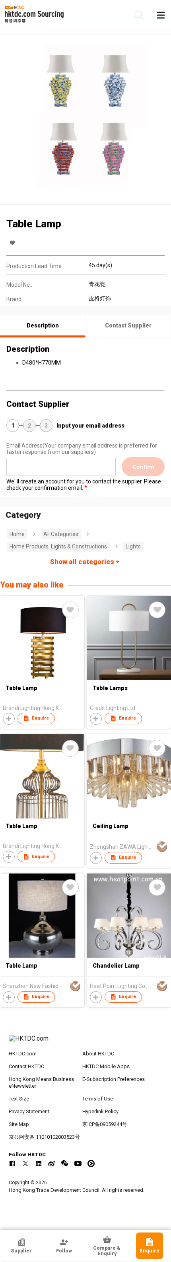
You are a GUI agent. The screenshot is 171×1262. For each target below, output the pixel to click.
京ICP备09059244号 (104, 1124)
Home (17, 534)
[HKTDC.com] (86, 1042)
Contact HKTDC (26, 1066)
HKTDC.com (23, 1054)
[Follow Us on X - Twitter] (25, 1163)
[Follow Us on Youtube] (78, 1163)
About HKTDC (98, 1054)
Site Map (19, 1124)
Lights (133, 546)
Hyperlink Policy (100, 1111)
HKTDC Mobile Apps (106, 1066)
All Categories (60, 534)
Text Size (19, 1099)
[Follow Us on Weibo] (51, 1163)
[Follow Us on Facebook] (12, 1163)
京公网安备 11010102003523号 (44, 1137)
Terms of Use (97, 1099)
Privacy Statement (29, 1111)
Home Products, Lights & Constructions (58, 546)
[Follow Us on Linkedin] (38, 1163)
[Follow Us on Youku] (91, 1163)
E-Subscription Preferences (113, 1079)
